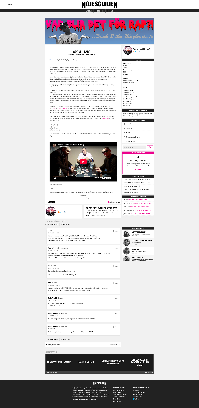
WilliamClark (128, 210)
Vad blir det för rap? (76, 55)
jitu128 (126, 214)
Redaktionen (117, 399)
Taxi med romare (136, 242)
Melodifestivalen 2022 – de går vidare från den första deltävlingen (142, 259)
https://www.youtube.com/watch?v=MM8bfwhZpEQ (63, 240)
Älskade (128, 124)
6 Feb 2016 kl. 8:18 (53, 268)
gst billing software (71, 319)
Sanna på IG (127, 101)
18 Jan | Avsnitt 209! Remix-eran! (96, 215)
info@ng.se (141, 394)
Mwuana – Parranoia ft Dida (137, 200)
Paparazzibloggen (139, 232)
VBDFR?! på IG (128, 95)
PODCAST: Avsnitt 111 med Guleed (142, 214)
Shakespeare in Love (133, 137)
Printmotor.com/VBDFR (130, 81)
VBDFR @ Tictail (128, 83)
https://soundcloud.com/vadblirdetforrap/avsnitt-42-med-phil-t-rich (67, 258)
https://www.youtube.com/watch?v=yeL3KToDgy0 (63, 236)
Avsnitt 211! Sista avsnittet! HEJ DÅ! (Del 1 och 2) (139, 179)
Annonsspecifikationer (120, 394)
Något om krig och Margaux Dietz (141, 234)
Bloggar (110, 11)
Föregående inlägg (53, 344)
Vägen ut (129, 128)
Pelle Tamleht (137, 257)
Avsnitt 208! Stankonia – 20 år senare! (136, 189)
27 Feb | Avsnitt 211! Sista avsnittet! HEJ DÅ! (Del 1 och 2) (103, 211)
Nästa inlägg (114, 344)
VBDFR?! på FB (128, 90)
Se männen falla (131, 141)
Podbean (125, 74)
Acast (125, 68)
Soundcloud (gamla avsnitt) (131, 70)
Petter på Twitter (128, 103)
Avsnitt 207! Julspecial (131, 193)
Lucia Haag (136, 249)
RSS (124, 72)
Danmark (83, 198)
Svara (116, 231)
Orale (53, 108)
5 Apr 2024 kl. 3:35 (53, 300)
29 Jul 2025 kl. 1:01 (53, 329)
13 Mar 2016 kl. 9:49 (54, 285)
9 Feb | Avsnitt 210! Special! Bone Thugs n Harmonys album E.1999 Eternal (103, 213)
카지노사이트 (55, 305)
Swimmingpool (62, 108)
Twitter (136, 399)
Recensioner (99, 11)
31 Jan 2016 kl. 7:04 (54, 250)
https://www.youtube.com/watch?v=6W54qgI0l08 (62, 275)
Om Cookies (117, 401)
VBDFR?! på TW (128, 92)
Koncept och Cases (119, 397)
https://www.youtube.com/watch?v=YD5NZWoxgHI (75, 290)
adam (78, 198)
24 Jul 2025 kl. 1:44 (53, 316)
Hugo (88, 198)
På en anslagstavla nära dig (139, 251)
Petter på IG (126, 105)
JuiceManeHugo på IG (129, 99)
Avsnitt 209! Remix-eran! (132, 186)
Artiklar (89, 11)
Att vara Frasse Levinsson (142, 240)
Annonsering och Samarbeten (118, 391)
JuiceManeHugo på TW (130, 97)
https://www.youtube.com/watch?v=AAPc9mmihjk (74, 238)
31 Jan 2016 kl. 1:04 (54, 233)
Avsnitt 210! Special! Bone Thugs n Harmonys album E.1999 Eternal (139, 183)
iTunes (125, 65)
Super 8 (128, 133)
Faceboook (138, 397)
